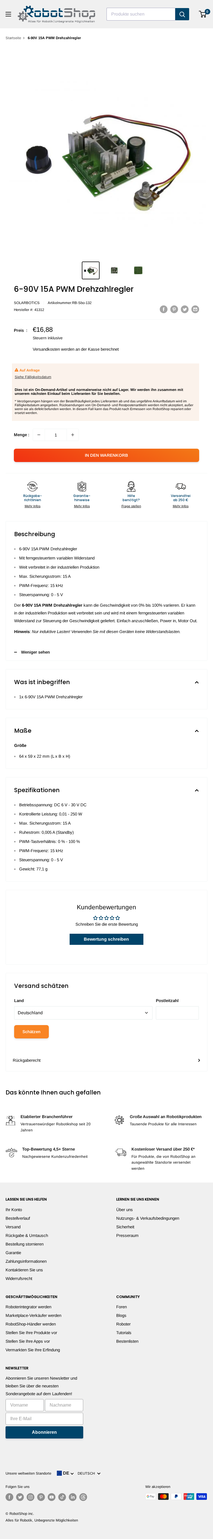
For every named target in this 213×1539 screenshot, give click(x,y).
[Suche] (182, 14)
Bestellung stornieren (25, 1244)
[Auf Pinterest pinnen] (174, 309)
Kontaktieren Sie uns (24, 1269)
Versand (13, 1226)
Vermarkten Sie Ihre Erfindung (33, 1349)
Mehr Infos (32, 506)
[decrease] (39, 435)
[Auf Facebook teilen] (164, 309)
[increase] (72, 435)
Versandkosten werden (53, 349)
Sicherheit (125, 1226)
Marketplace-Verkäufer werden (33, 1315)
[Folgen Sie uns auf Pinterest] (41, 1497)
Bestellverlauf (18, 1218)
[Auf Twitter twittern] (185, 309)
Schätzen (31, 1031)
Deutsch (87, 1473)
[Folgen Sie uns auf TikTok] (62, 1497)
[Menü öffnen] (8, 14)
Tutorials (123, 1332)
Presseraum (127, 1235)
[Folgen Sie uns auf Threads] (83, 1497)
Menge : (21, 434)
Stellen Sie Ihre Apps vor (28, 1341)
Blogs (121, 1315)
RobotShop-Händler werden (31, 1324)
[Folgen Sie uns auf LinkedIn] (73, 1497)
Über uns (124, 1209)
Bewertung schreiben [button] (106, 939)
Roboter (123, 1324)
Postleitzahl (167, 1000)
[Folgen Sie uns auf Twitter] (20, 1497)
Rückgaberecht (26, 1060)
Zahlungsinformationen (26, 1261)
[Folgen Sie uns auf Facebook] (9, 1497)
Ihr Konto (14, 1209)
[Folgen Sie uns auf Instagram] (30, 1497)
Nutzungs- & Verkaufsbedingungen (147, 1218)
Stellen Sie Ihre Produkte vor (31, 1332)
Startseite (13, 38)
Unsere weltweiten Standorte (28, 1473)
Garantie (13, 1252)
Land (19, 1000)
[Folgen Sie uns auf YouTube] (51, 1497)
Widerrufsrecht (19, 1278)
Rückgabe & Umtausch (27, 1235)
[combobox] (140, 14)
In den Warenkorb (106, 455)
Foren (121, 1306)
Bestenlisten (127, 1341)
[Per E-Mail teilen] (195, 309)
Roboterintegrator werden (28, 1306)
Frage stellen (131, 506)
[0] (202, 14)
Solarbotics (27, 303)
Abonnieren (44, 1432)
